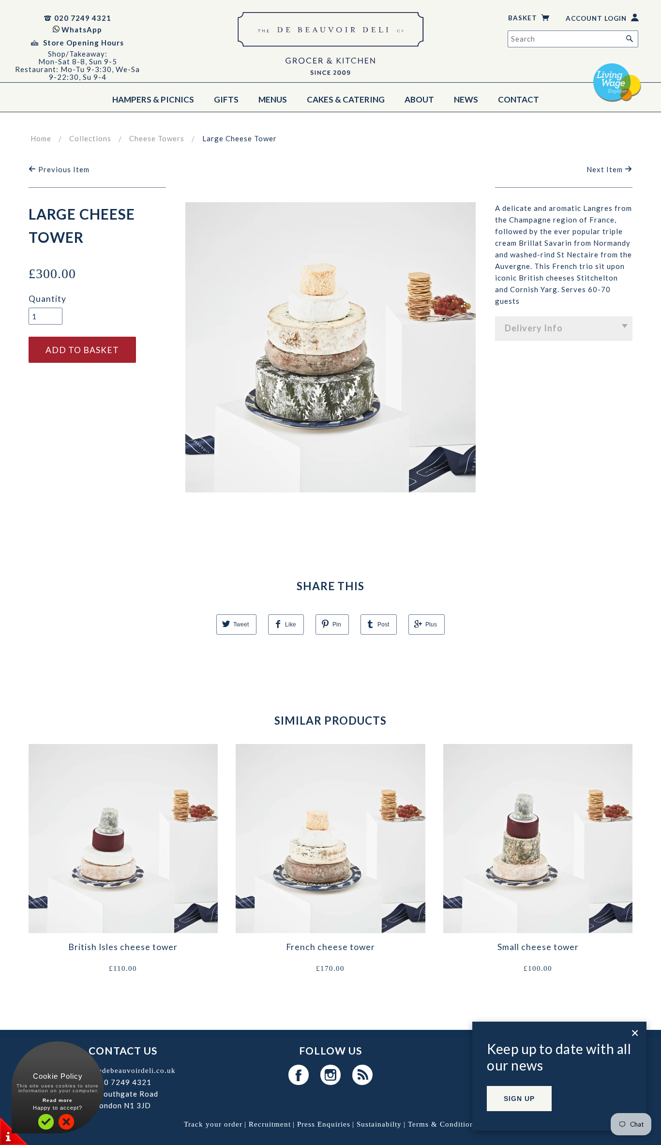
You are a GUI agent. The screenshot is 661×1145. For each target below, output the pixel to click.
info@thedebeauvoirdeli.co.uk (123, 1070)
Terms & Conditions (443, 1124)
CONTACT (518, 99)
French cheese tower (330, 947)
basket (523, 18)
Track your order (213, 1124)
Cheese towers (156, 138)
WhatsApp (81, 29)
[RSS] (362, 1075)
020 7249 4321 (82, 18)
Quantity (47, 299)
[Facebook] (299, 1075)
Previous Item (63, 169)
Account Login (597, 18)
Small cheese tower (538, 947)
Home (40, 138)
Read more (58, 1100)
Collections (90, 138)
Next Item (605, 169)
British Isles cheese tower (123, 947)
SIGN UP (519, 1098)
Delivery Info (534, 328)
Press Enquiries (323, 1124)
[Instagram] (331, 1075)
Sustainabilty (379, 1124)
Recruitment (270, 1124)
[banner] (330, 46)
